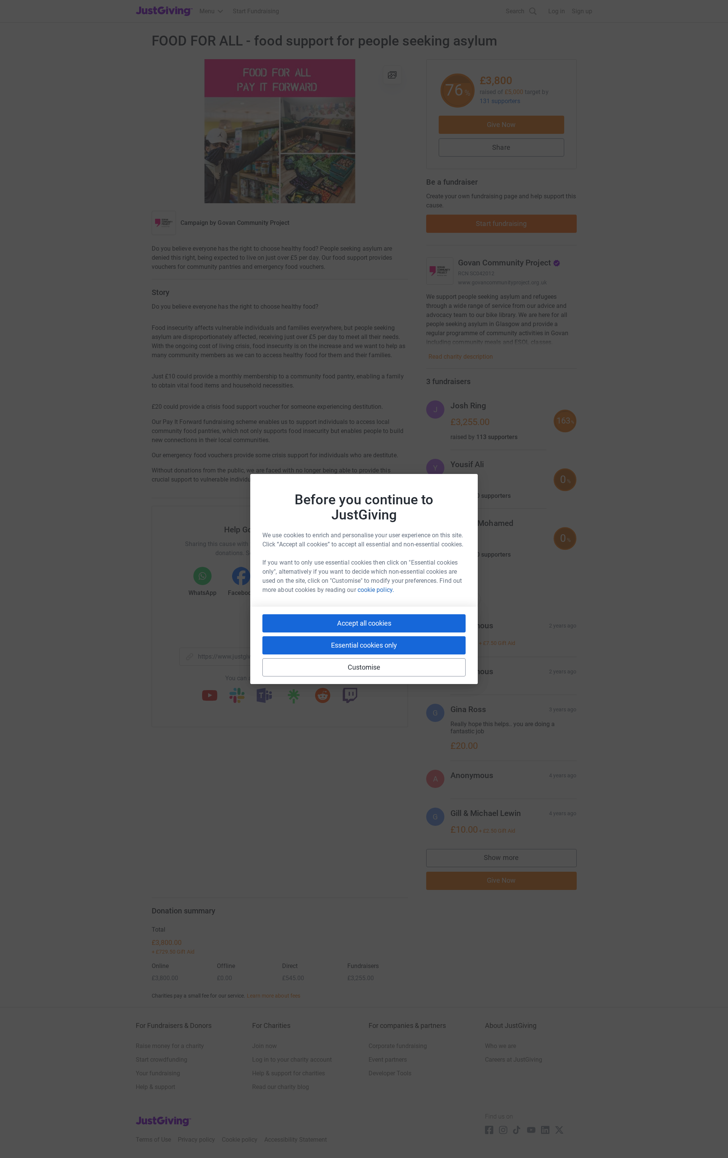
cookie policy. (376, 589)
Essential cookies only (364, 645)
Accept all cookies (364, 623)
